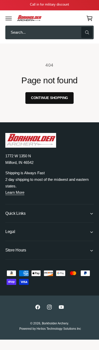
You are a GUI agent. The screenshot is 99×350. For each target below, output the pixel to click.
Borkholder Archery (55, 323)
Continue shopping (49, 98)
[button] (8, 18)
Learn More (14, 192)
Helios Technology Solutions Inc (59, 328)
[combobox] (49, 33)
